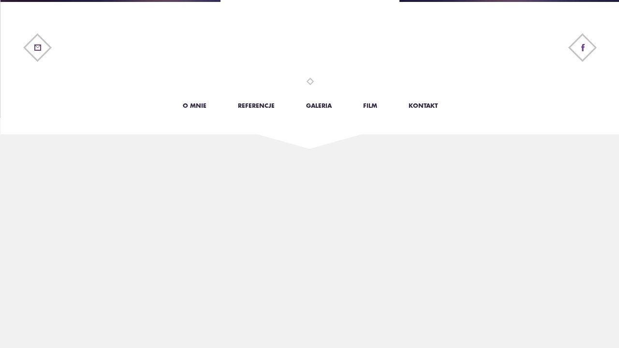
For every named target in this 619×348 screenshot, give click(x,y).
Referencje (256, 106)
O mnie (194, 106)
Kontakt (423, 106)
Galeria (319, 106)
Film (370, 106)
